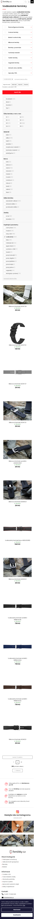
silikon (9, 138)
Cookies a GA (6, 874)
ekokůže (9, 144)
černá (9, 168)
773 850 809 (12, 894)
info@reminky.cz (9, 897)
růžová (9, 183)
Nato (8, 240)
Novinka (9, 105)
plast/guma (10, 153)
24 (8, 126)
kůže (8, 135)
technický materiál (12, 150)
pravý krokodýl (11, 255)
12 (7, 117)
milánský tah (11, 243)
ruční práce (10, 228)
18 (22, 120)
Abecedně (26, 84)
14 (21, 117)
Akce (8, 102)
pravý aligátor (11, 258)
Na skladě (10, 99)
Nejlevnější (14, 84)
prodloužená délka (12, 207)
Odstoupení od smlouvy (9, 859)
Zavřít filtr (17, 92)
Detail (17, 315)
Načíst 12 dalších (17, 757)
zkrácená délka (11, 204)
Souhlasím (17, 915)
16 (7, 120)
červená (9, 171)
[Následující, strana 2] (17, 762)
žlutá (8, 192)
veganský (10, 270)
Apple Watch (10, 246)
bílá (8, 162)
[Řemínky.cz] (17, 852)
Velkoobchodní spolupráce (10, 862)
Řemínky (4, 864)
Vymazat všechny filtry (20, 79)
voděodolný (7, 79)
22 (22, 123)
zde (24, 905)
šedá (8, 186)
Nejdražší (20, 84)
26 (21, 126)
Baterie (4, 867)
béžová (9, 165)
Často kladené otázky (9, 877)
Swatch (9, 252)
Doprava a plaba (7, 881)
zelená (9, 189)
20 (8, 123)
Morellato (10, 219)
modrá (9, 177)
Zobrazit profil (18, 818)
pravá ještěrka (11, 261)
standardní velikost (13, 201)
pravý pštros (10, 267)
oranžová (10, 180)
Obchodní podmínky (8, 879)
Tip (7, 108)
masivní (9, 231)
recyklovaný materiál (13, 147)
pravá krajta (10, 264)
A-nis (8, 216)
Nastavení (16, 910)
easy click (10, 234)
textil (8, 141)
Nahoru (18, 770)
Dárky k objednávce (8, 886)
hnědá (9, 174)
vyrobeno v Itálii (11, 249)
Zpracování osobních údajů (10, 884)
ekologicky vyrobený (13, 273)
